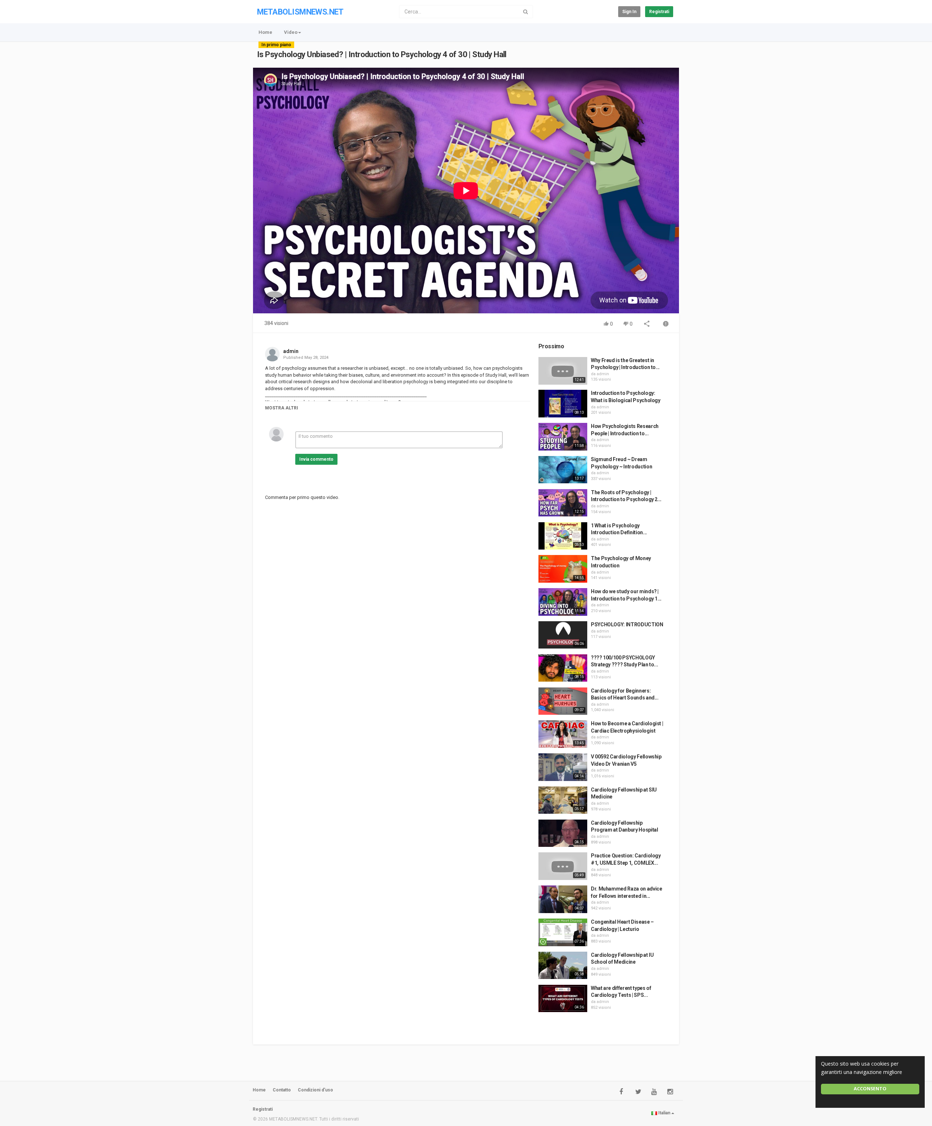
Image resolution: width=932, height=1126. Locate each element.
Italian (664, 1112)
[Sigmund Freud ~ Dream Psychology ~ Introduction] (562, 470)
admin (291, 351)
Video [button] (290, 32)
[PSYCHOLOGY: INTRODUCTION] (562, 635)
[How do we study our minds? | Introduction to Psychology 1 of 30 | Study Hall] (562, 602)
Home (265, 32)
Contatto (282, 1090)
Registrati (659, 11)
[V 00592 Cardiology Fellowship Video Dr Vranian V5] (562, 767)
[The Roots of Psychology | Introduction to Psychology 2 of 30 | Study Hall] (562, 503)
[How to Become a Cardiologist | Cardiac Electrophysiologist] (562, 734)
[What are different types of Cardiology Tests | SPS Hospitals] (562, 998)
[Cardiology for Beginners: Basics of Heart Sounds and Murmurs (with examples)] (562, 701)
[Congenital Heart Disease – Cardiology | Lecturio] (562, 932)
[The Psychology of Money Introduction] (562, 569)
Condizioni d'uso (315, 1090)
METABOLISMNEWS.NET (300, 11)
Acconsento (870, 1089)
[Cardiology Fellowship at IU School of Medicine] (562, 965)
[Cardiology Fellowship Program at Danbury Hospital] (562, 833)
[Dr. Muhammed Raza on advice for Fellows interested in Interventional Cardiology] (562, 899)
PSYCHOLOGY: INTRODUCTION (627, 624)
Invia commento (316, 459)
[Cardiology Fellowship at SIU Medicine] (562, 800)
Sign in (629, 11)
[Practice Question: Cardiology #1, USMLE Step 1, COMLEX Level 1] (562, 866)
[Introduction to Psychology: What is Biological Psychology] (562, 403)
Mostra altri (281, 408)
